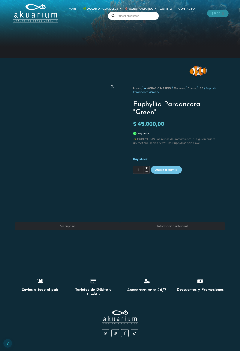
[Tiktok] (134, 333)
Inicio (137, 88)
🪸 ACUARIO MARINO (139, 9)
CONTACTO (186, 9)
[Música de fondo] (7, 343)
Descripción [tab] (67, 226)
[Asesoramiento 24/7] (147, 281)
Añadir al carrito (166, 170)
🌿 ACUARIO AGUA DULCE (100, 9)
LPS (201, 88)
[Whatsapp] (105, 333)
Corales (179, 88)
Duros (192, 88)
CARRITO (166, 9)
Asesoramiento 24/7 (146, 289)
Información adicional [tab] (172, 226)
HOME (72, 9)
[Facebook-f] (125, 333)
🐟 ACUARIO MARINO (157, 88)
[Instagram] (115, 333)
